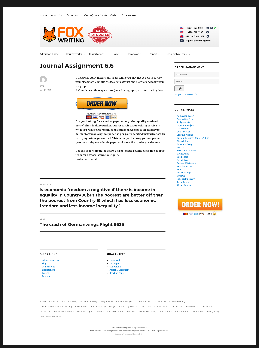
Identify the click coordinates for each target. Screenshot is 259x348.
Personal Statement (119, 270)
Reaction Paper (117, 273)
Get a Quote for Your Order (101, 15)
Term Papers (183, 182)
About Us (56, 15)
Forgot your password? (185, 94)
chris (42, 86)
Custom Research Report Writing (193, 138)
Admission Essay (49, 54)
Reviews (181, 176)
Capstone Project (185, 125)
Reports (153, 54)
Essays (115, 54)
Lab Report (114, 263)
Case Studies (183, 128)
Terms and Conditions (50, 316)
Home (43, 15)
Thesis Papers (184, 185)
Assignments (183, 122)
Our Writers (115, 267)
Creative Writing (185, 135)
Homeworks (134, 54)
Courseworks (74, 54)
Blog (44, 263)
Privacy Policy (212, 311)
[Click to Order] (120, 108)
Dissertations (96, 54)
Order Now (73, 15)
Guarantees (129, 15)
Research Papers (185, 172)
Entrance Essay (184, 144)
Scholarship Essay (176, 54)
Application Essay (186, 119)
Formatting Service (186, 150)
